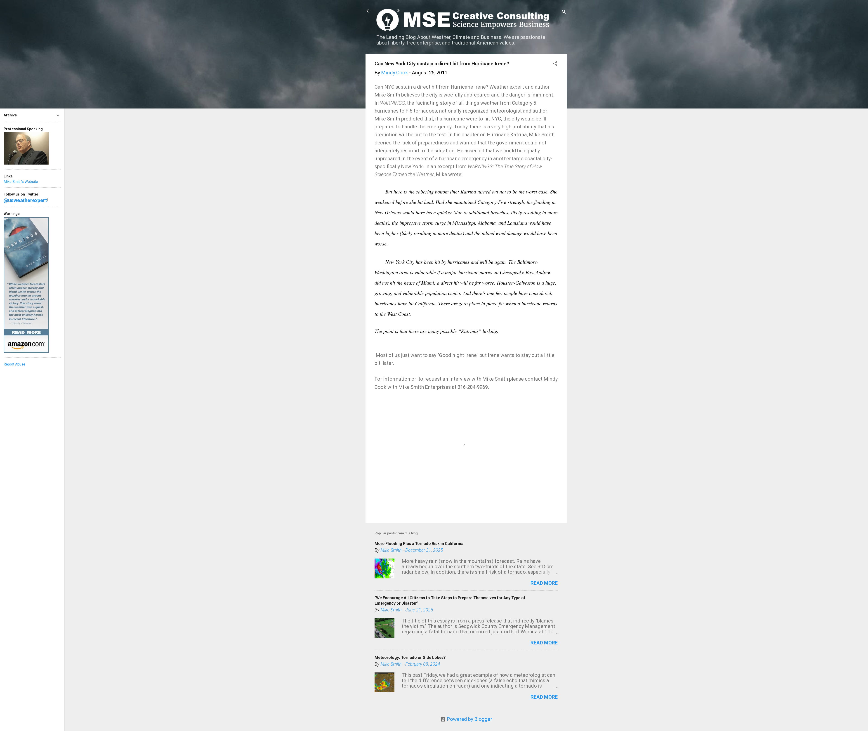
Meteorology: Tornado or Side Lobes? (410, 657)
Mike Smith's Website (21, 181)
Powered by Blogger (469, 719)
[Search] (564, 12)
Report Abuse (14, 364)
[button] (555, 64)
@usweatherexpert (25, 200)
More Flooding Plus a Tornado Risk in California (419, 543)
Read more (544, 583)
